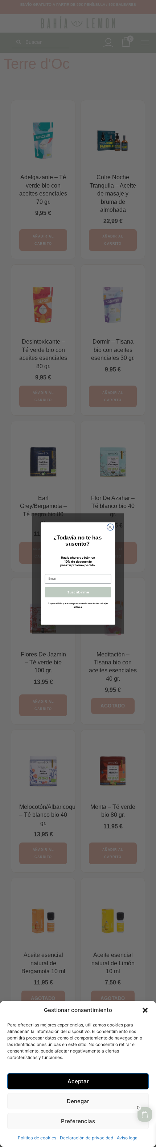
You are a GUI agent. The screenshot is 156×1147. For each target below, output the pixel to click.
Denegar (78, 1101)
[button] (145, 1010)
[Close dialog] (110, 527)
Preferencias (78, 1121)
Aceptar (78, 1081)
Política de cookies (37, 1137)
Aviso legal (128, 1137)
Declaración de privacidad (86, 1137)
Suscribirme (78, 592)
